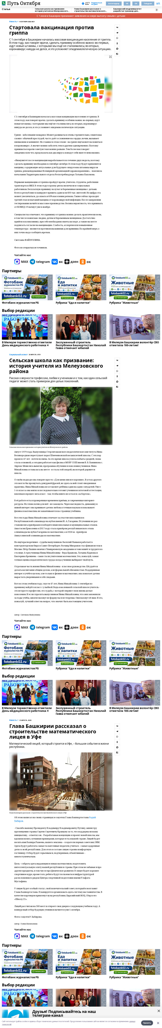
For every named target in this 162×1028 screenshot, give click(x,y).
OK (136, 3)
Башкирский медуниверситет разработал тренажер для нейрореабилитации (127, 10)
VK (127, 3)
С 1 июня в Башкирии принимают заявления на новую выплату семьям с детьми (81, 15)
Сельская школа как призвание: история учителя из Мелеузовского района (51, 10)
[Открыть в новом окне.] (21, 262)
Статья (6, 9)
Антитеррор (113, 3)
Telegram (148, 3)
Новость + (13, 22)
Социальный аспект (18, 355)
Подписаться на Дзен (96, 3)
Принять (147, 1023)
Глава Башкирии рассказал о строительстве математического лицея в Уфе (89, 10)
